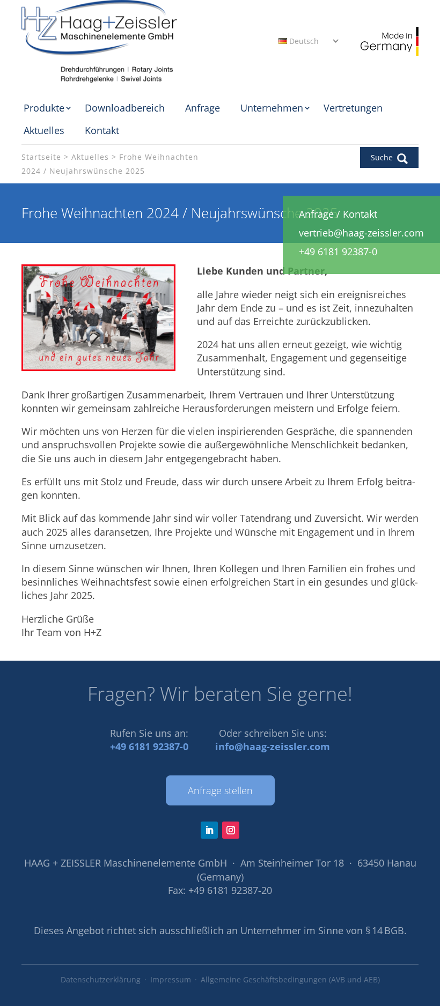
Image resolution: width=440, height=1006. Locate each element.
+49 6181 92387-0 (149, 746)
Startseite (41, 157)
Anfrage (202, 107)
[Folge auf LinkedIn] (209, 830)
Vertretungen (353, 107)
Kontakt (102, 130)
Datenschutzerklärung (101, 979)
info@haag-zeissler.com (272, 746)
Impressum (170, 979)
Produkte (44, 107)
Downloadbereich (125, 107)
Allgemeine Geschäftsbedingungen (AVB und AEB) (290, 979)
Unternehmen (271, 107)
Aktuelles (44, 130)
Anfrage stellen (220, 790)
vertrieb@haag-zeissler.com (361, 232)
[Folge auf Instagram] (230, 830)
